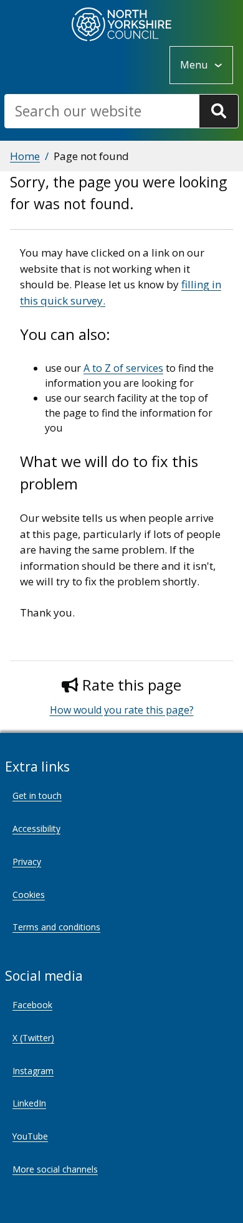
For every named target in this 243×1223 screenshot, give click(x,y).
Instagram (33, 1071)
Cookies (28, 894)
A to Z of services (123, 368)
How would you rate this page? (122, 710)
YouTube (30, 1136)
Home (25, 156)
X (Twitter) (33, 1038)
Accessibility (36, 828)
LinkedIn (29, 1103)
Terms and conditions (56, 927)
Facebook (32, 1005)
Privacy (26, 861)
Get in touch (37, 795)
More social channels (55, 1169)
